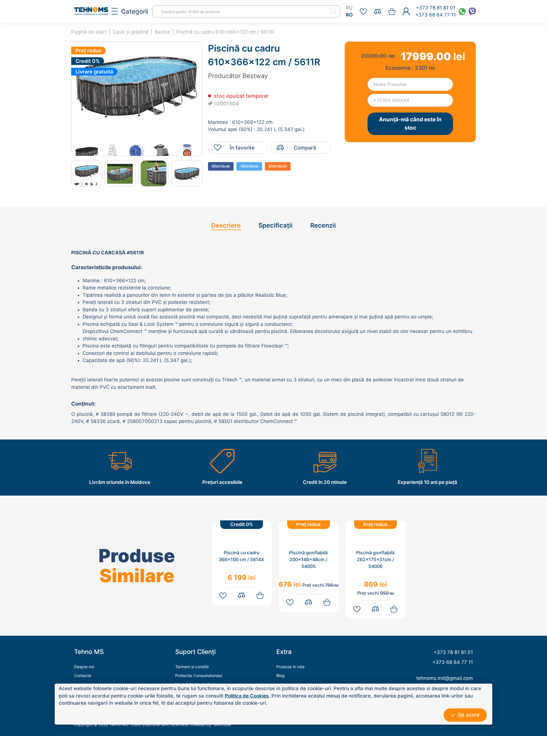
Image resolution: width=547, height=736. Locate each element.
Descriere (226, 225)
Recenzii (323, 225)
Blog (280, 675)
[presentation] (66, 173)
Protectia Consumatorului (198, 675)
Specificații (275, 225)
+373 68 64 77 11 (435, 15)
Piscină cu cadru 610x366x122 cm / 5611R (225, 32)
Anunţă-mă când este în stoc (410, 123)
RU (349, 8)
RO (349, 15)
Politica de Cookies (247, 696)
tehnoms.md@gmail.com (444, 678)
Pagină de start (89, 32)
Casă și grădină (130, 32)
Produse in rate (290, 666)
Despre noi (84, 666)
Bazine (162, 32)
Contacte (82, 675)
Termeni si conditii (192, 666)
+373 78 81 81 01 (435, 8)
